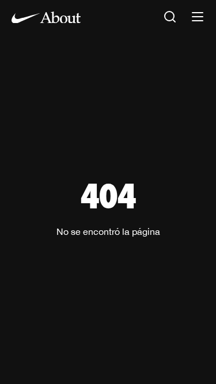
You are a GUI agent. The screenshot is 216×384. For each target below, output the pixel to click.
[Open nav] (197, 17)
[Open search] (170, 17)
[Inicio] (46, 17)
